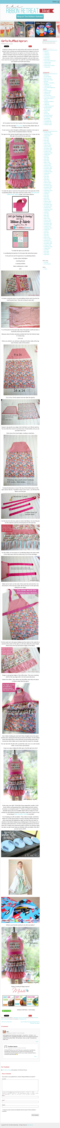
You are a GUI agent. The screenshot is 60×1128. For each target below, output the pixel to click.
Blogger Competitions (49, 82)
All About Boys (47, 76)
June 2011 (46, 232)
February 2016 (47, 145)
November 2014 (48, 168)
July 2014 (46, 174)
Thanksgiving (47, 120)
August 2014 (47, 173)
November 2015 (48, 149)
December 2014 (48, 167)
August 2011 (47, 229)
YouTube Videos (48, 124)
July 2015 (46, 156)
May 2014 (46, 178)
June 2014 (46, 176)
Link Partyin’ (47, 59)
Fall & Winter (47, 93)
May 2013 (46, 196)
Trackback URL (22, 1019)
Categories (47, 53)
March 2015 (47, 162)
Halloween (46, 104)
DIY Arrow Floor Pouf (6, 1021)
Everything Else (47, 90)
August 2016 (47, 135)
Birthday (46, 81)
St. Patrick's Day (48, 116)
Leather (46, 112)
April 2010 (46, 254)
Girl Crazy (19, 126)
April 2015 (46, 160)
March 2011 (47, 237)
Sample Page (47, 62)
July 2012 (46, 212)
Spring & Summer (48, 115)
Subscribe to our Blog (49, 65)
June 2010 (46, 251)
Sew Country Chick (21, 814)
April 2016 (46, 142)
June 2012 (46, 213)
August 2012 (47, 210)
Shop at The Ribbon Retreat (30, 16)
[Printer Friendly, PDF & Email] (6, 1013)
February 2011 (47, 238)
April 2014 (46, 179)
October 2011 (47, 226)
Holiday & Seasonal (49, 106)
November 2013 (48, 187)
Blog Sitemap (30, 1125)
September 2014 (48, 171)
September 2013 (48, 190)
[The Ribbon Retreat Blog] (30, 9)
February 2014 (47, 182)
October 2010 (47, 245)
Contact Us (46, 54)
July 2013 (46, 193)
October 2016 (47, 132)
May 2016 (46, 140)
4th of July (46, 75)
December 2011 (48, 223)
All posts (46, 262)
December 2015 (48, 148)
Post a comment (5, 1019)
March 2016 (47, 143)
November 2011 (48, 224)
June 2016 (46, 138)
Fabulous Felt (47, 92)
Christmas (46, 84)
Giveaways (47, 57)
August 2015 (47, 154)
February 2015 (47, 163)
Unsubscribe (47, 67)
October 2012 (47, 207)
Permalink (22, 1033)
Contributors (47, 56)
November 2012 (48, 206)
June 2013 (46, 195)
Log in (45, 269)
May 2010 (46, 253)
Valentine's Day (48, 123)
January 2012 (47, 221)
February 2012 (47, 220)
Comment (4, 1078)
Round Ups (46, 113)
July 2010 (46, 249)
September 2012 (48, 209)
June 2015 (46, 157)
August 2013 (47, 192)
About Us (46, 51)
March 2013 (47, 199)
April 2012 (46, 217)
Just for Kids (23, 1017)
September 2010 (48, 246)
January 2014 (47, 184)
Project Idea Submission (50, 60)
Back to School (47, 78)
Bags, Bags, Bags (48, 79)
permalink (35, 1017)
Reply (37, 1041)
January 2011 (47, 240)
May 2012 (46, 215)
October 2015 (47, 151)
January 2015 (47, 165)
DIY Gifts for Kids (7, 1070)
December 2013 (48, 185)
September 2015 (48, 153)
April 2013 (46, 198)
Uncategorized (47, 121)
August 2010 (47, 248)
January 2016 (47, 146)
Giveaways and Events (49, 97)
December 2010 (48, 242)
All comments (47, 264)
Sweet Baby (47, 118)
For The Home (47, 95)
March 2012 (47, 218)
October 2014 (47, 170)
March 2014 (47, 181)
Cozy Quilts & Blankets (49, 87)
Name (3, 1095)
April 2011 (46, 235)
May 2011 (46, 234)
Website (3, 1105)
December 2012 (48, 204)
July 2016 (46, 137)
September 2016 (48, 134)
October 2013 (47, 188)
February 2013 (47, 201)
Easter (45, 89)
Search (45, 40)
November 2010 (48, 243)
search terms (47, 64)
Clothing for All (16, 1017)
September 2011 (48, 228)
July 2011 (46, 231)
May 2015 (46, 159)
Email (3, 1100)
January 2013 (47, 203)
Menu (55, 2)
